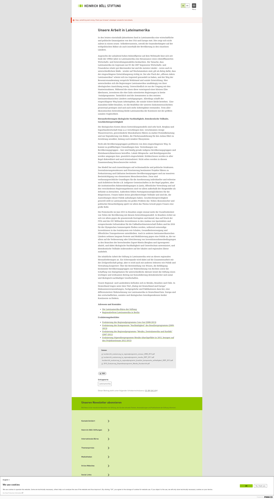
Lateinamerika (105, 384)
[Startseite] (99, 5)
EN (187, 6)
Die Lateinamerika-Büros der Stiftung (119, 309)
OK (246, 486)
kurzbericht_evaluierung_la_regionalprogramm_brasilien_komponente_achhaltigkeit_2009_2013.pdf (137, 360)
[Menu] (194, 5)
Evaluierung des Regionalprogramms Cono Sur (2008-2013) (129, 322)
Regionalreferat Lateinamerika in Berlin (121, 312)
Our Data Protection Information (12, 493)
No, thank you (260, 486)
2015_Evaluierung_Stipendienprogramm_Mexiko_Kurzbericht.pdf (127, 364)
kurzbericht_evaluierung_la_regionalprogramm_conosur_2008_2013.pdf (129, 354)
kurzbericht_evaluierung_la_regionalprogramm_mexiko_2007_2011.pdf (129, 357)
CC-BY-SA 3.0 (150, 391)
